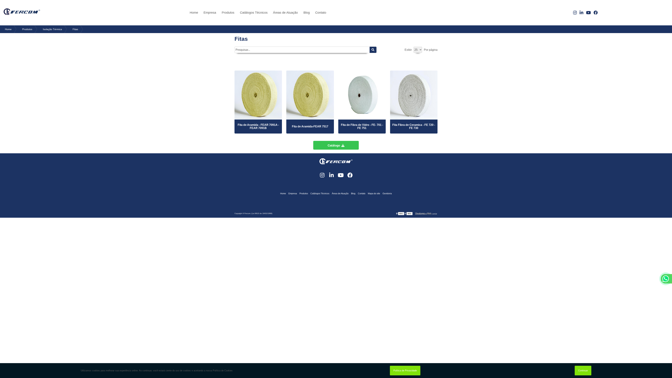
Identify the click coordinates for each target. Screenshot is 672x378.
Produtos (228, 12)
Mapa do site (374, 193)
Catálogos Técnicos (254, 12)
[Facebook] (596, 12)
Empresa (210, 12)
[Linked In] (581, 12)
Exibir (408, 49)
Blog (306, 12)
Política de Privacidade (405, 370)
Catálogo (334, 145)
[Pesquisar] (373, 50)
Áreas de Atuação (285, 12)
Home (194, 12)
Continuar (583, 370)
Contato (320, 12)
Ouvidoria (387, 193)
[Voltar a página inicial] (22, 12)
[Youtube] (588, 12)
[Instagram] (575, 12)
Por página (431, 49)
